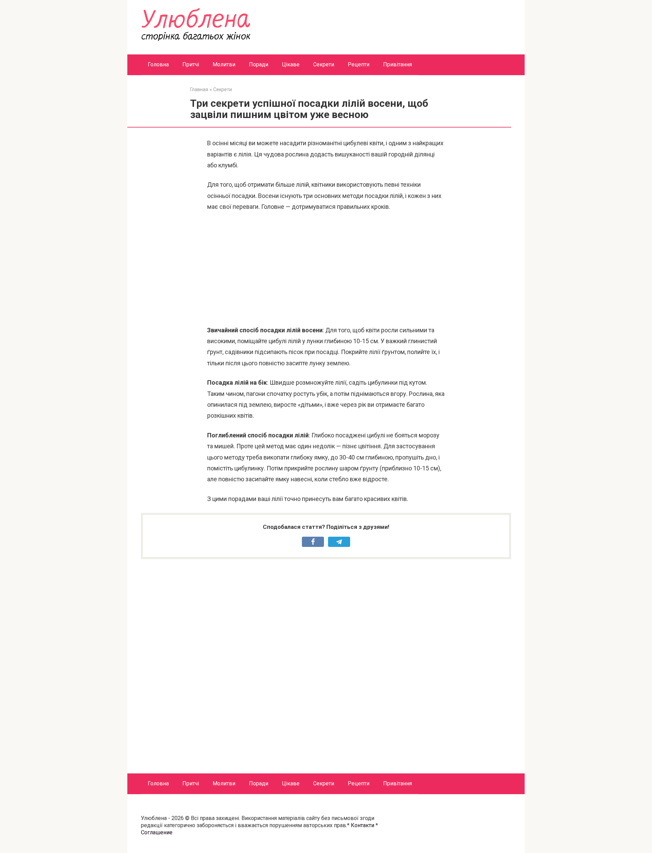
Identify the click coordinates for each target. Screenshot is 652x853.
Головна (158, 64)
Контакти (362, 825)
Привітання (397, 64)
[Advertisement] (326, 268)
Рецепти (358, 64)
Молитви (224, 64)
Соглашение (157, 832)
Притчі (190, 64)
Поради (258, 64)
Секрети (323, 64)
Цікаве (291, 64)
